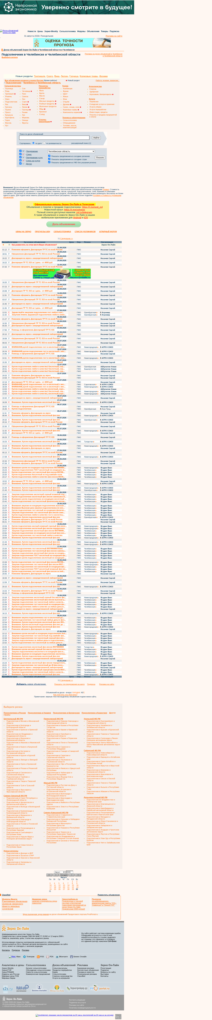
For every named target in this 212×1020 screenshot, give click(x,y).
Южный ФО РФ (50, 783)
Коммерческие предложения (38, 974)
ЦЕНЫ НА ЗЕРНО (23, 232)
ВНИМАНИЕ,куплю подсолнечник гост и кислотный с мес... (39, 351)
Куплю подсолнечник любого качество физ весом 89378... (38, 477)
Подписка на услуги (77, 1002)
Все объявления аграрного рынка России (24, 80)
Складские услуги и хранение (101, 104)
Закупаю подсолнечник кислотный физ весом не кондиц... (39, 553)
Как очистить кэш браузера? (65, 695)
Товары (104, 31)
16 (77, 885)
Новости (32, 31)
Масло (42, 96)
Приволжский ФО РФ (53, 719)
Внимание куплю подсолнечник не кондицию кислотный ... (39, 499)
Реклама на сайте (114, 36)
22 (73, 887)
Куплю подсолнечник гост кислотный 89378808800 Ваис (37, 548)
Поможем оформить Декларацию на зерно (31, 375)
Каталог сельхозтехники (36, 968)
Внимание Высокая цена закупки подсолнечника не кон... (38, 508)
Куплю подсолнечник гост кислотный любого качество (37, 535)
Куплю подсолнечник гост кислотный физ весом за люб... (38, 571)
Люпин (64, 76)
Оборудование (69, 123)
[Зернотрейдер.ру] (77, 992)
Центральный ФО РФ (13, 719)
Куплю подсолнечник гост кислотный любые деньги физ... (39, 620)
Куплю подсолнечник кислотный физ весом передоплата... (39, 663)
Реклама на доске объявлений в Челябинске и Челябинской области (103, 55)
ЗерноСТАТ (7, 970)
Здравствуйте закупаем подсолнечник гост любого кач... (38, 312)
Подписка (114, 31)
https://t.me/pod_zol (92, 207)
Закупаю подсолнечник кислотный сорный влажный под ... (39, 494)
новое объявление (31, 684)
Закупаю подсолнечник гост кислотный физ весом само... (38, 512)
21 (68, 887)
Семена (92, 89)
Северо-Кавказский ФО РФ (56, 813)
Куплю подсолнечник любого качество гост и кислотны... (38, 515)
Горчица (73, 76)
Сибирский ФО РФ (92, 750)
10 (51, 885)
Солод (42, 114)
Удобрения (93, 92)
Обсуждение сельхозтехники (38, 970)
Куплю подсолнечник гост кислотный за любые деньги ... (38, 643)
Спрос (29, 154)
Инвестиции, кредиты (98, 112)
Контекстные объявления (88, 970)
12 (59, 885)
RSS (42, 957)
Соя (23, 89)
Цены (40, 31)
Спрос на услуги (33, 161)
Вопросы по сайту (108, 972)
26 (59, 889)
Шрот (65, 94)
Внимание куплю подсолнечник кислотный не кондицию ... (39, 558)
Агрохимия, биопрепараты (100, 94)
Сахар (42, 98)
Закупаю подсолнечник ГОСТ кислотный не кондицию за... (39, 470)
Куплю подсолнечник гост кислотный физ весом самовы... (39, 551)
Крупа (41, 93)
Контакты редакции (77, 1000)
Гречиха (8, 107)
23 (77, 887)
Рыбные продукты (47, 104)
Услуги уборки (95, 107)
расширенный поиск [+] (81, 143)
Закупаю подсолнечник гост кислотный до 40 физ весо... (38, 665)
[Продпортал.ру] (99, 992)
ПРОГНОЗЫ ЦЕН (42, 232)
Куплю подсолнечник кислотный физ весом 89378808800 (38, 647)
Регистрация (106, 968)
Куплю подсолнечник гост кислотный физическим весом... (39, 501)
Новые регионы (11, 851)
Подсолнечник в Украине (39, 713)
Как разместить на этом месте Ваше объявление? (34, 245)
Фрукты (25, 123)
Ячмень (8, 96)
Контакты (6, 950)
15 (73, 885)
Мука (41, 90)
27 (64, 889)
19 (59, 887)
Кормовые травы (89, 76)
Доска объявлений (64, 965)
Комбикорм (67, 89)
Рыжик (24, 112)
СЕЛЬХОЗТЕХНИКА (62, 232)
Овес (7, 99)
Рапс (24, 94)
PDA (51, 957)
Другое (29, 164)
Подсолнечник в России (15, 713)
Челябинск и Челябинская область (42, 82)
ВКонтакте (63, 957)
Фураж (65, 91)
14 (68, 885)
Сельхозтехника (67, 31)
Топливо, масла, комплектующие (70, 126)
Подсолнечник (13, 82)
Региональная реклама (87, 974)
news (82, 209)
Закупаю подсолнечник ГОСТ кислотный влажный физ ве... (39, 569)
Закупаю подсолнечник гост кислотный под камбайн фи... (38, 636)
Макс (18, 957)
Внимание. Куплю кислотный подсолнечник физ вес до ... (38, 624)
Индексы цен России (10, 974)
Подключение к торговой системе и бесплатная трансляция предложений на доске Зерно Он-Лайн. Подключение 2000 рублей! (74, 904)
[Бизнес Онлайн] (39, 992)
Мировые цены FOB (10, 976)
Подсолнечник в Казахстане (94, 713)
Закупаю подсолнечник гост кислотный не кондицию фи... (39, 567)
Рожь (7, 91)
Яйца (41, 109)
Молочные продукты (47, 106)
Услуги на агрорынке (61, 978)
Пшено (8, 110)
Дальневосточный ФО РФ (95, 797)
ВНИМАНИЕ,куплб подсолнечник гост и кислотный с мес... (38, 347)
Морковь (25, 118)
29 (73, 889)
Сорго (50, 76)
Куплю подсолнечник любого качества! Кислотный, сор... (38, 366)
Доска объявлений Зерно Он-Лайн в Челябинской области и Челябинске (39, 50)
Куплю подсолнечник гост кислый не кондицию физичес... (39, 510)
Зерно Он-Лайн (110, 965)
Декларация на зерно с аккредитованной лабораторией (37, 258)
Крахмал (43, 112)
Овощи (25, 120)
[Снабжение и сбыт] (8, 993)
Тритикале (39, 76)
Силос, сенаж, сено (71, 107)
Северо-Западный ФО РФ (15, 796)
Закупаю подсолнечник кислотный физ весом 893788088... (38, 531)
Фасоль (8, 123)
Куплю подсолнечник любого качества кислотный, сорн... (38, 389)
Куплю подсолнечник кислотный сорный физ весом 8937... (39, 670)
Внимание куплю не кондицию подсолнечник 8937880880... (39, 468)
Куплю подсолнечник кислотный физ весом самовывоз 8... (39, 497)
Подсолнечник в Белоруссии (66, 713)
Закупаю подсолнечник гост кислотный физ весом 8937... (38, 564)
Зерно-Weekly (51, 31)
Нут (6, 126)
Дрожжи (103, 76)
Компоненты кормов (71, 112)
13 (64, 885)
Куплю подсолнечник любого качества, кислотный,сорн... (38, 394)
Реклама (25, 950)
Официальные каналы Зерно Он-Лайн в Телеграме (64, 204)
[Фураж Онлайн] (57, 992)
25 (55, 889)
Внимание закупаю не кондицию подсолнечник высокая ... (39, 506)
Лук (23, 115)
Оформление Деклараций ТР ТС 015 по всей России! (36, 254)
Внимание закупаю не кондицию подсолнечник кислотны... (39, 654)
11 (55, 885)
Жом (65, 99)
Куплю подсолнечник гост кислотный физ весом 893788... (38, 472)
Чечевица (26, 91)
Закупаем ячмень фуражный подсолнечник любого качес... (39, 315)
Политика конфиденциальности (82, 1008)
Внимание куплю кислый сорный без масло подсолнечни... (39, 649)
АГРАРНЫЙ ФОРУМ (108, 232)
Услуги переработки (97, 109)
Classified (6, 895)
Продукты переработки (62, 970)
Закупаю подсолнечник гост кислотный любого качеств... (38, 602)
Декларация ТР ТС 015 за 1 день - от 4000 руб (32, 262)
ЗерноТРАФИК (8, 972)
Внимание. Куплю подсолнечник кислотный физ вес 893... (38, 622)
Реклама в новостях (85, 972)
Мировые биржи (8, 978)
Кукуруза (9, 115)
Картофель (9, 118)
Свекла (25, 96)
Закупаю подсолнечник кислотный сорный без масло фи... (39, 597)
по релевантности (53, 143)
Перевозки (93, 102)
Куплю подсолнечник (21, 409)
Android (77, 217)
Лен (23, 99)
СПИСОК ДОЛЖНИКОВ (85, 232)
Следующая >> (66, 238)
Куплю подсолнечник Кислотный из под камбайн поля (37, 474)
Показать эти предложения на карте (69, 684)
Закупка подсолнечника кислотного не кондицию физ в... (38, 652)
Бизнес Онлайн (80, 957)
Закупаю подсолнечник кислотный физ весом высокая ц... (39, 600)
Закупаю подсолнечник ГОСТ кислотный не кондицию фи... (39, 555)
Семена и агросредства (62, 976)
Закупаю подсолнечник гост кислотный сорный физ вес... (38, 638)
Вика (56, 76)
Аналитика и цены (13, 965)
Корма (55, 972)
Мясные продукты (47, 101)
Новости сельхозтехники (36, 972)
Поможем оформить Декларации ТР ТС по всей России (37, 250)
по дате (38, 143)
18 (55, 887)
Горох (7, 120)
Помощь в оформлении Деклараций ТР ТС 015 (33, 330)
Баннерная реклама (85, 968)
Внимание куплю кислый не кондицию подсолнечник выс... (39, 633)
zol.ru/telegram (84, 212)
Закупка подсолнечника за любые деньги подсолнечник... (38, 640)
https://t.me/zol (72, 209)
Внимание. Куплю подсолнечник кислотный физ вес (36, 402)
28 (68, 889)
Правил (106, 189)
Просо (7, 112)
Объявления (93, 31)
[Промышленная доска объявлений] (23, 992)
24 (51, 889)
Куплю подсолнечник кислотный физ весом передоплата (38, 528)
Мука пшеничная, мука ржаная (36, 914)
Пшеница (9, 89)
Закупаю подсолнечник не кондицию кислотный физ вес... (39, 533)
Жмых (65, 96)
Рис (6, 104)
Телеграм (30, 957)
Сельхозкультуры (59, 968)
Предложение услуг (34, 158)
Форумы (81, 31)
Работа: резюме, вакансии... (107, 80)
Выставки (105, 974)
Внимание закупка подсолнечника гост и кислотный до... (38, 618)
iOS (86, 217)
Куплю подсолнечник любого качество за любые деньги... (38, 607)
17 (51, 887)
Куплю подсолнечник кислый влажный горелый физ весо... (39, 526)
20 (64, 887)
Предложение (32, 151)
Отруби (66, 102)
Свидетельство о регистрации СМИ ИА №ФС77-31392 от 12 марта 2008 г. (33, 936)
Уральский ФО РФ (92, 719)
